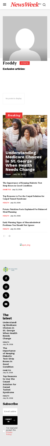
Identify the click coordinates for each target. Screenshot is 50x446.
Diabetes (7, 190)
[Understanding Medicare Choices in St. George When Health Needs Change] (25, 146)
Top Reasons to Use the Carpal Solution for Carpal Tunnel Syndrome (23, 197)
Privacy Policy (9, 433)
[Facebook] (6, 278)
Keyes (8, 174)
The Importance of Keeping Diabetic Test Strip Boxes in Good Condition (22, 184)
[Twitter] (6, 295)
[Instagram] (6, 287)
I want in (8, 420)
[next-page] (42, 120)
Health (6, 203)
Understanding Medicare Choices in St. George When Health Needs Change (24, 161)
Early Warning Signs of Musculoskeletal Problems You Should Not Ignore (21, 223)
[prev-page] (37, 120)
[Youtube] (6, 304)
